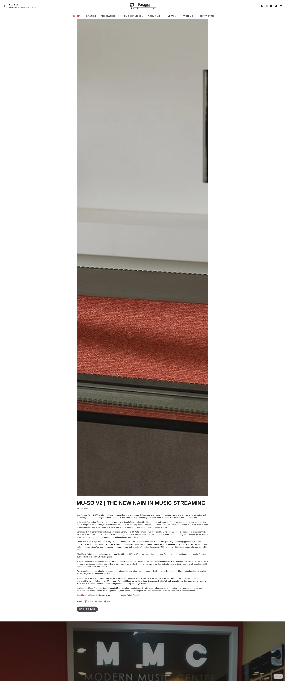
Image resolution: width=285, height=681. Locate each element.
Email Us (33, 7)
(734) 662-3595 (21, 7)
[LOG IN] (276, 6)
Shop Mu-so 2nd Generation (88, 595)
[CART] (281, 6)
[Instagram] (267, 6)
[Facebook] (262, 6)
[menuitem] (76, 16)
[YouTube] (271, 6)
